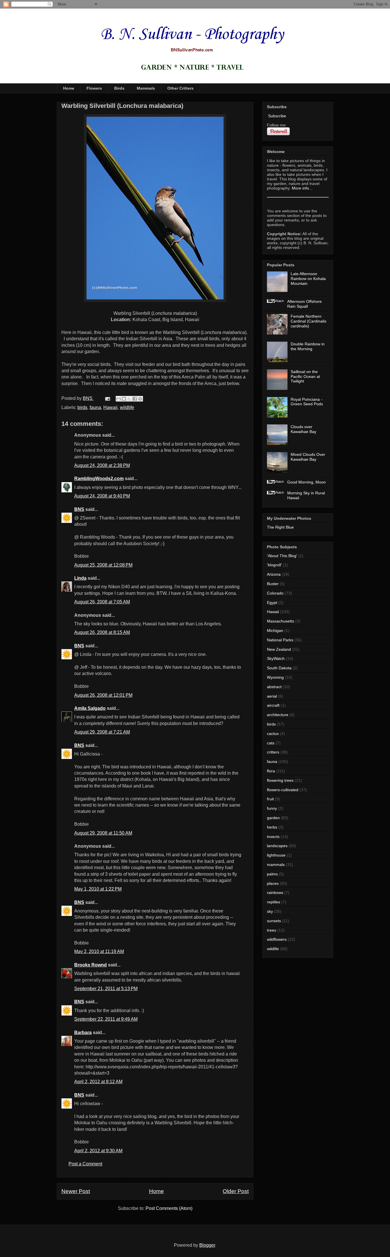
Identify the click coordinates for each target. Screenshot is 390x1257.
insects (273, 836)
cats (270, 743)
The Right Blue (280, 527)
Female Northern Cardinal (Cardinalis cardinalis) (308, 321)
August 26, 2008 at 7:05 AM (102, 601)
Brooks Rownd (90, 964)
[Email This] (118, 399)
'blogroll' (274, 565)
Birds (119, 88)
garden (273, 817)
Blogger (207, 1245)
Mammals (146, 88)
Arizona (274, 574)
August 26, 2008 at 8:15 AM (102, 632)
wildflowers (277, 939)
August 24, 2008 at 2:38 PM (102, 465)
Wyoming (275, 677)
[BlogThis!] (124, 399)
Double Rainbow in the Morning (308, 346)
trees (271, 930)
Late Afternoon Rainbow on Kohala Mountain (308, 278)
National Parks (280, 640)
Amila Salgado (90, 708)
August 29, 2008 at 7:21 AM (102, 732)
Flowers (94, 88)
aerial (272, 696)
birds (82, 407)
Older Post (236, 1191)
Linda (80, 578)
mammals (276, 864)
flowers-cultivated (282, 789)
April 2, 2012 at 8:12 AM (98, 1081)
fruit (270, 799)
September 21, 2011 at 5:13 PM (106, 988)
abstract (274, 686)
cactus (273, 733)
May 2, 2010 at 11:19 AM (99, 951)
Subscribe (276, 116)
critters (273, 752)
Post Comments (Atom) (169, 1208)
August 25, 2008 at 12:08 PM (103, 565)
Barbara (83, 1032)
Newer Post (75, 1191)
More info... (302, 188)
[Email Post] (107, 398)
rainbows (275, 892)
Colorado (275, 593)
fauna (95, 407)
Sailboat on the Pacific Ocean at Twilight (305, 376)
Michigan (275, 630)
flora (271, 771)
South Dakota (279, 668)
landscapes (277, 845)
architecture (277, 714)
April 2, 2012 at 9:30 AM (98, 1150)
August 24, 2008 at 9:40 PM (102, 495)
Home (68, 88)
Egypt (272, 602)
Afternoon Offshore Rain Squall (304, 304)
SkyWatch (276, 658)
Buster (273, 583)
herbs (272, 827)
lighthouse (276, 855)
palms (272, 874)
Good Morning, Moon (306, 482)
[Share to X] (129, 399)
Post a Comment (85, 1163)
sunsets (274, 920)
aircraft (273, 705)
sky (270, 911)
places (273, 883)
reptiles (273, 902)
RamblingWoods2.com (99, 478)
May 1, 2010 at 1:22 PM (98, 889)
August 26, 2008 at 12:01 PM (103, 695)
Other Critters (180, 88)
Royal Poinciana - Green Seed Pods (307, 401)
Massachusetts (280, 621)
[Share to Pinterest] (140, 399)
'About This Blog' (282, 555)
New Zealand (279, 649)
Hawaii (110, 407)
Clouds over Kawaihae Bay (303, 429)
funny (272, 808)
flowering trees (280, 780)
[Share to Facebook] (135, 399)
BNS (79, 509)
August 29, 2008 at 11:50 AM (103, 833)
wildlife (127, 407)
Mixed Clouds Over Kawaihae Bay (308, 457)
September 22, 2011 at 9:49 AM (106, 1019)
